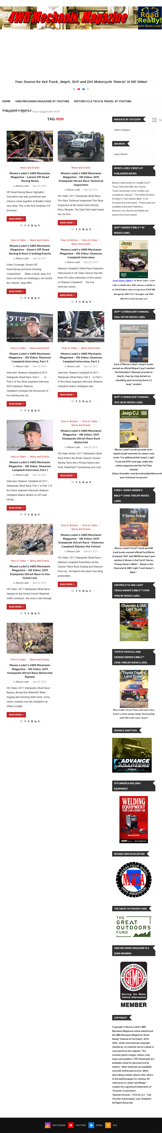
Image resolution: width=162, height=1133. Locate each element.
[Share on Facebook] (25, 225)
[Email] (83, 89)
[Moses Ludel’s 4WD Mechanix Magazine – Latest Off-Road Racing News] (30, 146)
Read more (15, 218)
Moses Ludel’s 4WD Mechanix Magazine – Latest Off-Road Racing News (29, 177)
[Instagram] (74, 89)
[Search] (160, 120)
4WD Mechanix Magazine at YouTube (42, 101)
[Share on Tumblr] (38, 225)
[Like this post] (21, 225)
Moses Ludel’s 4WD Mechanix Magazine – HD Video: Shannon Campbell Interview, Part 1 (30, 466)
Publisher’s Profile (16, 110)
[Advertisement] (81, 54)
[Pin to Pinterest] (32, 225)
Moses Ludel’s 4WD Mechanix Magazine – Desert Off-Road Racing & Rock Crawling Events (30, 249)
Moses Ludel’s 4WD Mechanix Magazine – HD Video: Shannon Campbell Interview (81, 253)
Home (6, 101)
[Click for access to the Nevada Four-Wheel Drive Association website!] (133, 863)
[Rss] (88, 89)
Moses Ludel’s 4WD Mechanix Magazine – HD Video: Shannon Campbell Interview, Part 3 (30, 357)
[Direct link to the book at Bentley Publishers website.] (133, 243)
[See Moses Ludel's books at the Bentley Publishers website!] (134, 511)
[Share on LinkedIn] (36, 225)
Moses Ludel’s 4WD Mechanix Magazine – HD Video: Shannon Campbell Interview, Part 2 (81, 357)
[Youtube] (79, 89)
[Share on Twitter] (28, 225)
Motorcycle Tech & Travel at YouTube (102, 101)
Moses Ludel (22, 186)
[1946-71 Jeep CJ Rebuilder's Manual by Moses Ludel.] (134, 327)
